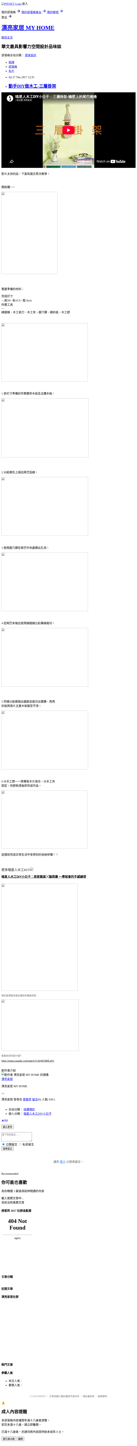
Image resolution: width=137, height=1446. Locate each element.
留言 (35, 1099)
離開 (20, 1439)
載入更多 (7, 1127)
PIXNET (42, 1396)
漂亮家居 (7, 1079)
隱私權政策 (88, 1396)
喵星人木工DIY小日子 (38, 1113)
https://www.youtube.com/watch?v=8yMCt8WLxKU (27, 1061)
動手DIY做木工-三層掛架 (32, 86)
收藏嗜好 (29, 1109)
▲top (4, 1120)
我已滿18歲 (9, 1439)
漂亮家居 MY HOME (27, 27)
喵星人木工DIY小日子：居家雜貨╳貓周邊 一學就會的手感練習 (43, 876)
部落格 (13, 66)
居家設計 (30, 55)
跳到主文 (7, 37)
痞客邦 (27, 1099)
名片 (11, 71)
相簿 (11, 62)
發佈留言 (7, 1148)
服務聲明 (102, 1396)
